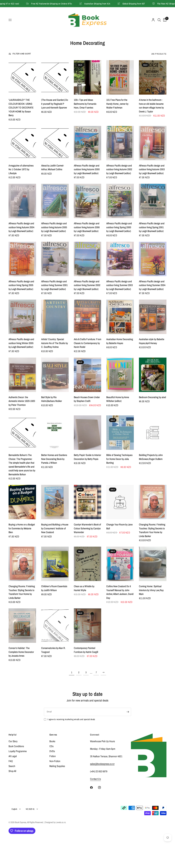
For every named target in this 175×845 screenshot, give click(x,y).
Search (12, 766)
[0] (164, 20)
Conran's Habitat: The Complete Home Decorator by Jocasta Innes (21, 651)
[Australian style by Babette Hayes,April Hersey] (152, 317)
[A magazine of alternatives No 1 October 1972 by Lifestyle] (22, 143)
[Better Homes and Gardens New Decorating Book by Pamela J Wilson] (55, 432)
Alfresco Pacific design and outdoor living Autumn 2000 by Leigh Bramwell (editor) (87, 169)
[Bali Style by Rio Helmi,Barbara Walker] (55, 375)
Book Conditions (16, 746)
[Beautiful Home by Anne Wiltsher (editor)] (120, 375)
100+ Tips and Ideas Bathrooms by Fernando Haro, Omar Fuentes (85, 103)
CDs (51, 746)
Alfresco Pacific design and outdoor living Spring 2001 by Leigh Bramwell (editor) (151, 227)
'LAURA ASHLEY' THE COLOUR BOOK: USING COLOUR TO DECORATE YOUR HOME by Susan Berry (21, 107)
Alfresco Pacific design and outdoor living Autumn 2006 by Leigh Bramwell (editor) (87, 227)
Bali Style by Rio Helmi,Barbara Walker (51, 399)
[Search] (159, 20)
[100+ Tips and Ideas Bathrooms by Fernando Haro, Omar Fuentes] (87, 77)
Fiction (52, 756)
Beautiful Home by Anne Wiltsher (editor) (117, 399)
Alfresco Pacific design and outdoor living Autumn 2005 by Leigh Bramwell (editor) (54, 227)
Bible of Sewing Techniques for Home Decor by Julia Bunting (119, 459)
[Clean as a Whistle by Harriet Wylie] (87, 564)
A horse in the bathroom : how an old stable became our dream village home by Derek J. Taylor (151, 105)
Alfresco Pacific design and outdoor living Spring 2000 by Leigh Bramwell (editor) (119, 227)
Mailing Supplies (57, 766)
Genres (53, 734)
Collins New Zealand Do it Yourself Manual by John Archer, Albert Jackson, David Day (119, 592)
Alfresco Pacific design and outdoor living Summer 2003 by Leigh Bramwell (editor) (119, 285)
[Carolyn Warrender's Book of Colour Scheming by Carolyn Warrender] (87, 502)
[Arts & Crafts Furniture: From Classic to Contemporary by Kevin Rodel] (87, 317)
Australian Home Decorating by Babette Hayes (119, 341)
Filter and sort (22, 53)
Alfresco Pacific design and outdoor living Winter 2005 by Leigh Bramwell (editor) (21, 343)
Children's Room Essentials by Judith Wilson (54, 588)
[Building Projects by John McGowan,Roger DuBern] (152, 432)
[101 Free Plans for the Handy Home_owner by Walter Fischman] (120, 77)
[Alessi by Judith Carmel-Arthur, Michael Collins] (55, 143)
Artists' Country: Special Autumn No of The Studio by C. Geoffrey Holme (54, 343)
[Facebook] (94, 787)
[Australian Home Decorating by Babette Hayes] (120, 317)
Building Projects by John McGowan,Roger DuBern (151, 457)
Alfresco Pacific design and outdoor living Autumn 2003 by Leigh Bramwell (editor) (152, 169)
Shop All (12, 771)
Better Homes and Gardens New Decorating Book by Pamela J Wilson (54, 459)
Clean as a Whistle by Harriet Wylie (84, 588)
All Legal (13, 756)
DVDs (52, 751)
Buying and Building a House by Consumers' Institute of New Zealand (54, 528)
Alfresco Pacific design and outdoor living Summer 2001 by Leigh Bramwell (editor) (54, 285)
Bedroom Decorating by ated (152, 397)
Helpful (13, 734)
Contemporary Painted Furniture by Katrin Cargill (86, 650)
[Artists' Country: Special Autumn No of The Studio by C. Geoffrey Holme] (55, 317)
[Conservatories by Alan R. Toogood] (55, 625)
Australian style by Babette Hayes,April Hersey (151, 341)
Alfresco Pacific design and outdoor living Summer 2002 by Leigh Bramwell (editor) (87, 285)
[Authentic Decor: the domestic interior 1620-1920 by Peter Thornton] (22, 375)
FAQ (11, 761)
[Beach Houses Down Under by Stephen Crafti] (87, 375)
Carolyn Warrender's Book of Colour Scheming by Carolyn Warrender (87, 528)
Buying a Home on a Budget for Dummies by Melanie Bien (22, 528)
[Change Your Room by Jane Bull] (120, 502)
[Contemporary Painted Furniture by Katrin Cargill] (87, 625)
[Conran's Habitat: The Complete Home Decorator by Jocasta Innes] (22, 625)
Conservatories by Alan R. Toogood (53, 650)
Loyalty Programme (18, 751)
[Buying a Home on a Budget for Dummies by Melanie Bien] (22, 502)
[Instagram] (102, 787)
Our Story (13, 741)
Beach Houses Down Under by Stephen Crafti (87, 399)
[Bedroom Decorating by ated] (152, 375)
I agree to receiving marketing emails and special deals (71, 719)
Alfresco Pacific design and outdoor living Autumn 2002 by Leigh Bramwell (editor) (119, 169)
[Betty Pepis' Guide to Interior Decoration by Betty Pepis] (87, 432)
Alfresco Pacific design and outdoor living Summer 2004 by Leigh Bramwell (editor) (152, 285)
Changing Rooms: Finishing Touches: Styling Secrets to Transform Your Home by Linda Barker (152, 530)
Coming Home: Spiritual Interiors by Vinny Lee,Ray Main (151, 590)
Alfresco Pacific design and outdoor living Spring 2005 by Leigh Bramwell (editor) (21, 285)
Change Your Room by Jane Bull (119, 526)
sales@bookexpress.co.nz (102, 764)
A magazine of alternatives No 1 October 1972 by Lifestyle (21, 169)
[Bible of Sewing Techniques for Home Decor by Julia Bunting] (120, 432)
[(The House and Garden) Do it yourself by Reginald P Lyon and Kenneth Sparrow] (55, 77)
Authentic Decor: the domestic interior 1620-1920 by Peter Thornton (22, 401)
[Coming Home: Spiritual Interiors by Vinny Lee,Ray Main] (152, 564)
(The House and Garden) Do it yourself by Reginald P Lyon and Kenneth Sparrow (54, 103)
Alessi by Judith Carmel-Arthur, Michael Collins (52, 167)
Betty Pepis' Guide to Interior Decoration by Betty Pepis (87, 457)
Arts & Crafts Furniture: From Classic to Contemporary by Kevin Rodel (87, 343)
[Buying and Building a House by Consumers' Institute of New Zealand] (55, 502)
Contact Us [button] (95, 778)
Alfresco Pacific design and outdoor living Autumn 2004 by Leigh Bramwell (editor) (21, 227)
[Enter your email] (127, 712)
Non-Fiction (54, 761)
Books (52, 741)
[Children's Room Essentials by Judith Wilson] (55, 564)
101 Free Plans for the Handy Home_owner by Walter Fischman (117, 103)
